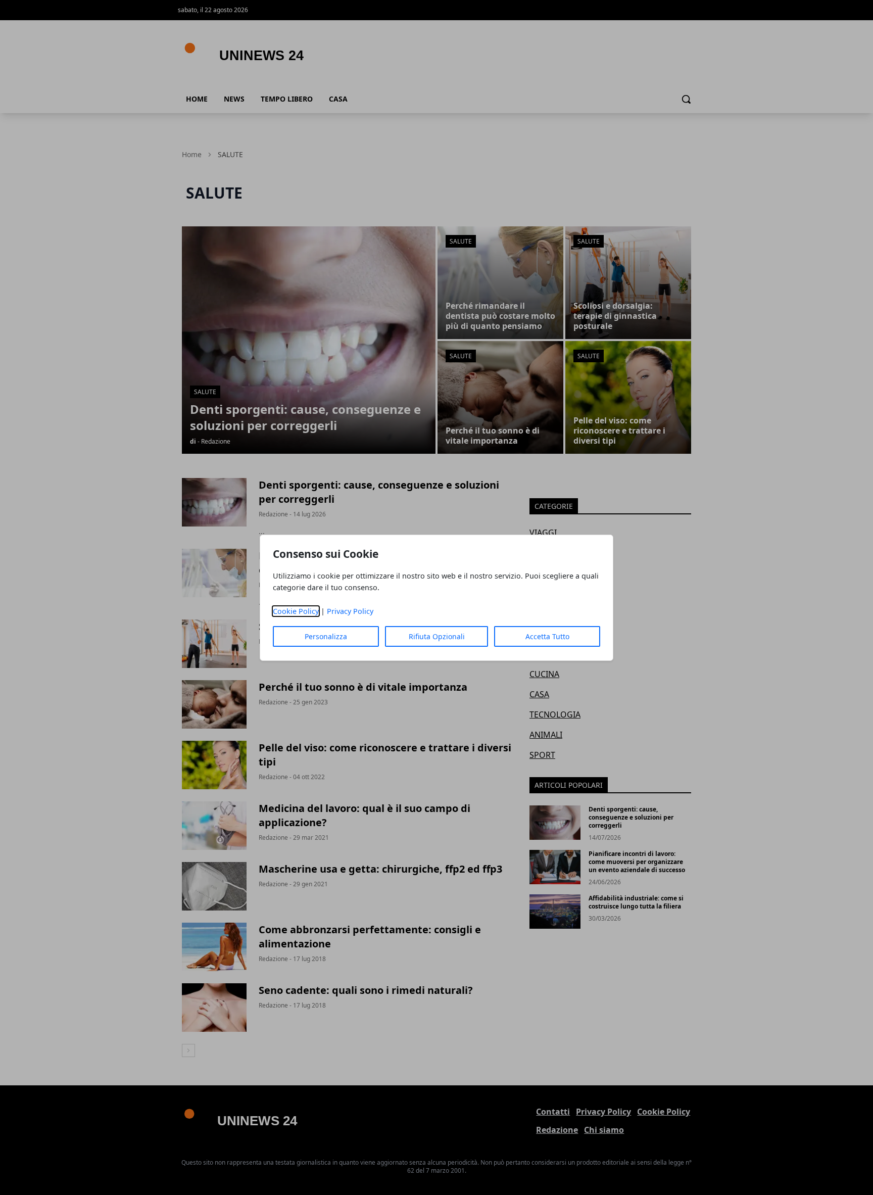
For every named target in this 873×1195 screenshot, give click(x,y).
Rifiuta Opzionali (437, 636)
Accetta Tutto (547, 636)
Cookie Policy (296, 611)
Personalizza (326, 636)
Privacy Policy (350, 611)
